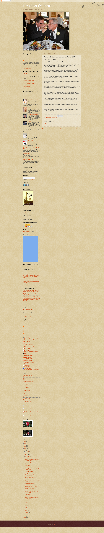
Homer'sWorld (27, 341)
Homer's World (25, 384)
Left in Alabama (26, 387)
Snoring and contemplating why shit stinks (31, 351)
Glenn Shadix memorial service (33, 114)
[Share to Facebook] (61, 116)
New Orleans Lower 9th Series (28, 88)
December (27, 451)
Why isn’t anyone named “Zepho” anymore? (31, 369)
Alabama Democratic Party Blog (28, 375)
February (27, 512)
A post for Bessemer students (28, 55)
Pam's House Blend (28, 355)
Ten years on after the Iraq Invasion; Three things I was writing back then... (31, 335)
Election (55, 117)
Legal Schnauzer (26, 389)
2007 (25, 517)
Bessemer (48, 117)
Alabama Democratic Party (27, 309)
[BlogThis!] (59, 116)
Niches (25, 353)
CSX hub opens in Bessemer (30, 479)
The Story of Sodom (26, 81)
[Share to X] (60, 116)
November (27, 453)
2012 (25, 445)
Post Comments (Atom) (51, 131)
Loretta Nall (26, 350)
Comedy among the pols (29, 471)
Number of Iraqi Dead (27, 316)
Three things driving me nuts (30, 495)
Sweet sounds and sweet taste (30, 477)
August (26, 502)
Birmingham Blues (26, 376)
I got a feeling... (28, 465)
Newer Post (45, 128)
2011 (25, 446)
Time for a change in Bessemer (33, 133)
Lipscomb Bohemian (28, 348)
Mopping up (26, 331)
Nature (26, 463)
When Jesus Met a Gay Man (28, 159)
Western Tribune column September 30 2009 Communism (32, 460)
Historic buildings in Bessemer (30, 462)
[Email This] (58, 116)
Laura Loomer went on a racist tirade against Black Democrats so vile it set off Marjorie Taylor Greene (31, 291)
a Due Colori (26, 363)
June (26, 505)
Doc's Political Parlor (28, 337)
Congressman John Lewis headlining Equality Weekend (31, 475)
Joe (25, 60)
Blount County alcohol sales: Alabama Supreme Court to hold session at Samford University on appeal (31, 276)
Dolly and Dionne (27, 366)
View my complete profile (27, 68)
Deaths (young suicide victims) (28, 80)
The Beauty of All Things (29, 362)
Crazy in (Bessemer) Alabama (30, 467)
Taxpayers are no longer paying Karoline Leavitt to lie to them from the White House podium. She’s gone (31, 299)
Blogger (54, 524)
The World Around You (27, 401)
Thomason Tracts (27, 368)
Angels (29, 107)
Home (61, 128)
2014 (25, 441)
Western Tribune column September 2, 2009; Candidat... (31, 498)
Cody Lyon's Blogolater (27, 379)
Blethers (24, 378)
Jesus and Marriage (26, 86)
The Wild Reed (27, 365)
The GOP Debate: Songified (28, 344)
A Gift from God (26, 153)
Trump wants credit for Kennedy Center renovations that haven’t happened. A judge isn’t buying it (31, 303)
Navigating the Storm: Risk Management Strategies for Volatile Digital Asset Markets (31, 339)
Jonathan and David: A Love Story (29, 83)
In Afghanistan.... (28, 500)
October (26, 454)
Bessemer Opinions (37, 5)
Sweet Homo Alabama (27, 396)
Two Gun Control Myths (28, 358)
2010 (25, 448)
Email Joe (25, 73)
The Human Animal (26, 398)
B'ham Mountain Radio (27, 231)
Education (52, 117)
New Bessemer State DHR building (31, 486)
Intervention (30, 121)
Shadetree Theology (28, 360)
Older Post (78, 128)
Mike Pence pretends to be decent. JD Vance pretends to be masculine (31, 297)
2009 (25, 450)
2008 (25, 516)
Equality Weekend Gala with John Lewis (32, 473)
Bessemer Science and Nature (28, 217)
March (26, 510)
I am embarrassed (28, 494)
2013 (25, 443)
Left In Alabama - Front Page (29, 346)
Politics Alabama (27, 357)
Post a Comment (48, 123)
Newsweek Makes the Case (33, 140)
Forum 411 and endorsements (28, 93)
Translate (31, 179)
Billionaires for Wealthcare (29, 483)
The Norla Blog (25, 399)
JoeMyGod (26, 343)
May (26, 507)
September (27, 456)
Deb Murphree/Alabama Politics (28, 381)
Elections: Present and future (30, 457)
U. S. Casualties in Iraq (27, 314)
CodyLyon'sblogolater (28, 333)
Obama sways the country (29, 488)
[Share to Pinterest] (62, 116)
